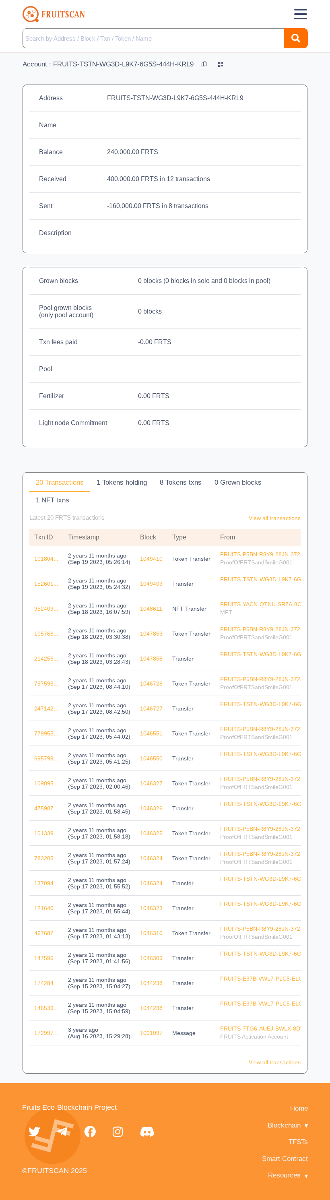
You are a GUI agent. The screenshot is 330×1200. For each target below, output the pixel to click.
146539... (46, 1008)
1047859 (151, 633)
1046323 (151, 908)
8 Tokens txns (181, 482)
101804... (46, 559)
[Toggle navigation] (300, 14)
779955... (46, 733)
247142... (46, 708)
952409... (46, 608)
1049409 (151, 583)
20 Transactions (60, 482)
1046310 (151, 933)
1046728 (151, 683)
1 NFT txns (52, 500)
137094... (46, 883)
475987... (46, 808)
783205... (46, 858)
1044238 (151, 983)
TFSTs (298, 1142)
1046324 (151, 858)
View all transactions (275, 518)
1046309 (151, 958)
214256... (46, 658)
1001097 (151, 1033)
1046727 (151, 708)
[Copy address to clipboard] (205, 64)
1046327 (151, 783)
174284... (46, 983)
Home (299, 1108)
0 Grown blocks (238, 482)
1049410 (151, 559)
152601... (46, 583)
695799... (46, 758)
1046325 (151, 833)
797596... (46, 683)
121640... (46, 908)
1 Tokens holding (122, 482)
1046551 (151, 733)
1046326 (151, 808)
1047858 (151, 658)
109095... (46, 783)
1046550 (151, 758)
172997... (46, 1033)
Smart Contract (285, 1159)
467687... (46, 933)
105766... (46, 633)
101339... (46, 833)
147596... (46, 958)
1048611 (151, 608)
